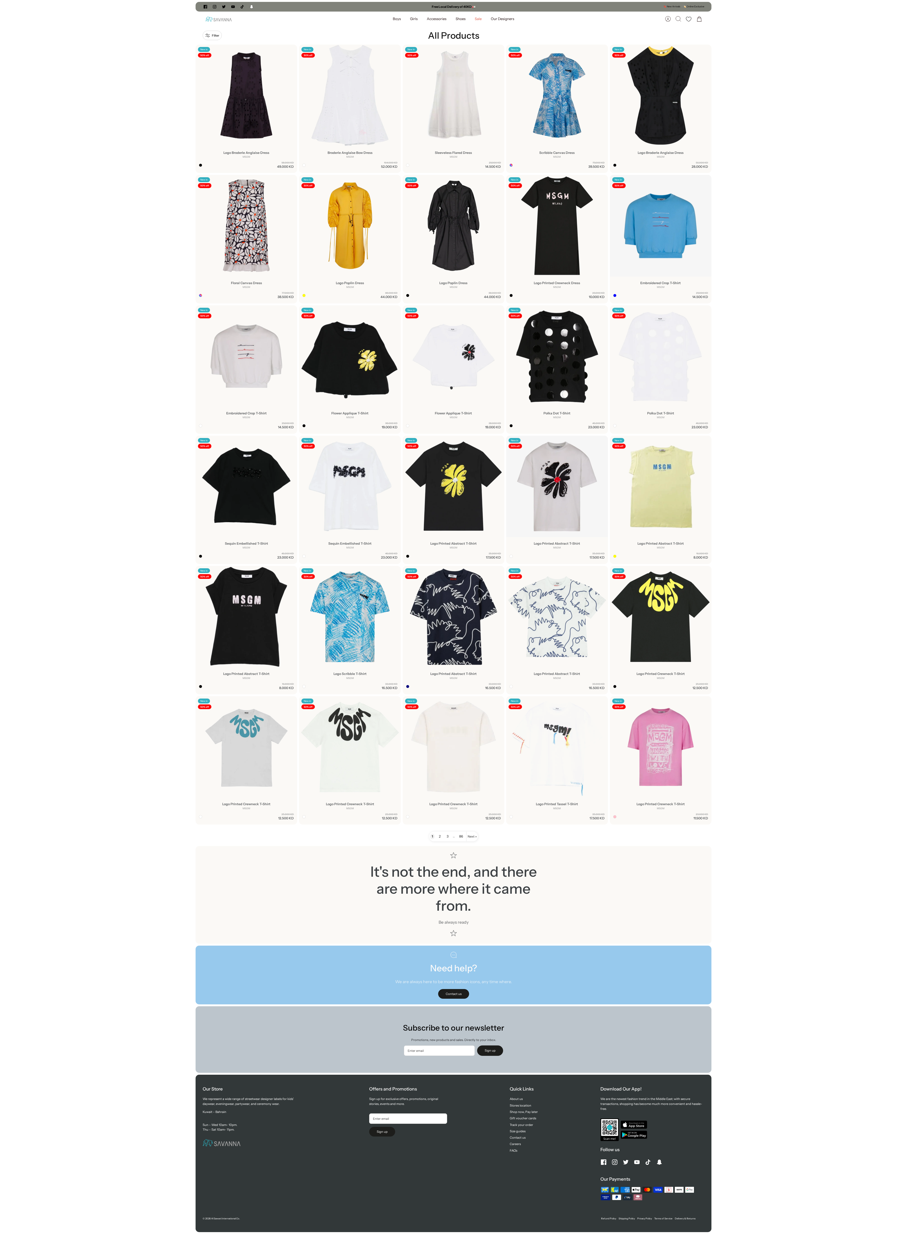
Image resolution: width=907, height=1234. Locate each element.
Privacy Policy (644, 1218)
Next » (472, 836)
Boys (397, 19)
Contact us (518, 1137)
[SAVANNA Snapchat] (251, 6)
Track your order (521, 1125)
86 (461, 836)
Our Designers (502, 19)
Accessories (436, 19)
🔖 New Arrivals (671, 6)
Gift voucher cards (523, 1118)
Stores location (520, 1105)
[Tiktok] (242, 6)
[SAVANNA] (219, 19)
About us (516, 1099)
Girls (414, 19)
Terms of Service (663, 1218)
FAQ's (513, 1150)
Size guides (518, 1131)
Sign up (490, 1050)
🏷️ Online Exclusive (693, 6)
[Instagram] (214, 6)
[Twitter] (223, 6)
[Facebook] (205, 6)
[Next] (524, 6)
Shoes (461, 19)
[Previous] (382, 6)
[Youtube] (233, 6)
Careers (515, 1144)
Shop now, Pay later (524, 1112)
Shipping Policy (627, 1218)
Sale (478, 19)
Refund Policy (608, 1218)
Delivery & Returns (685, 1218)
